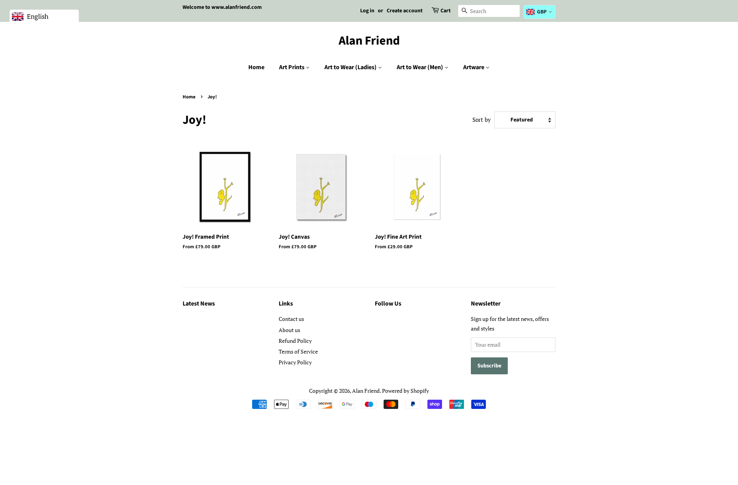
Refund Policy (295, 340)
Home (256, 67)
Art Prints (292, 67)
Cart (445, 11)
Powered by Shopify (405, 390)
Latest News (199, 303)
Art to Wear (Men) (420, 67)
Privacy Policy (295, 362)
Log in (367, 11)
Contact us (291, 318)
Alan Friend (369, 40)
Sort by (481, 119)
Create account (404, 11)
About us (289, 330)
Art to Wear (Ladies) (351, 67)
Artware (474, 67)
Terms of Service (298, 351)
